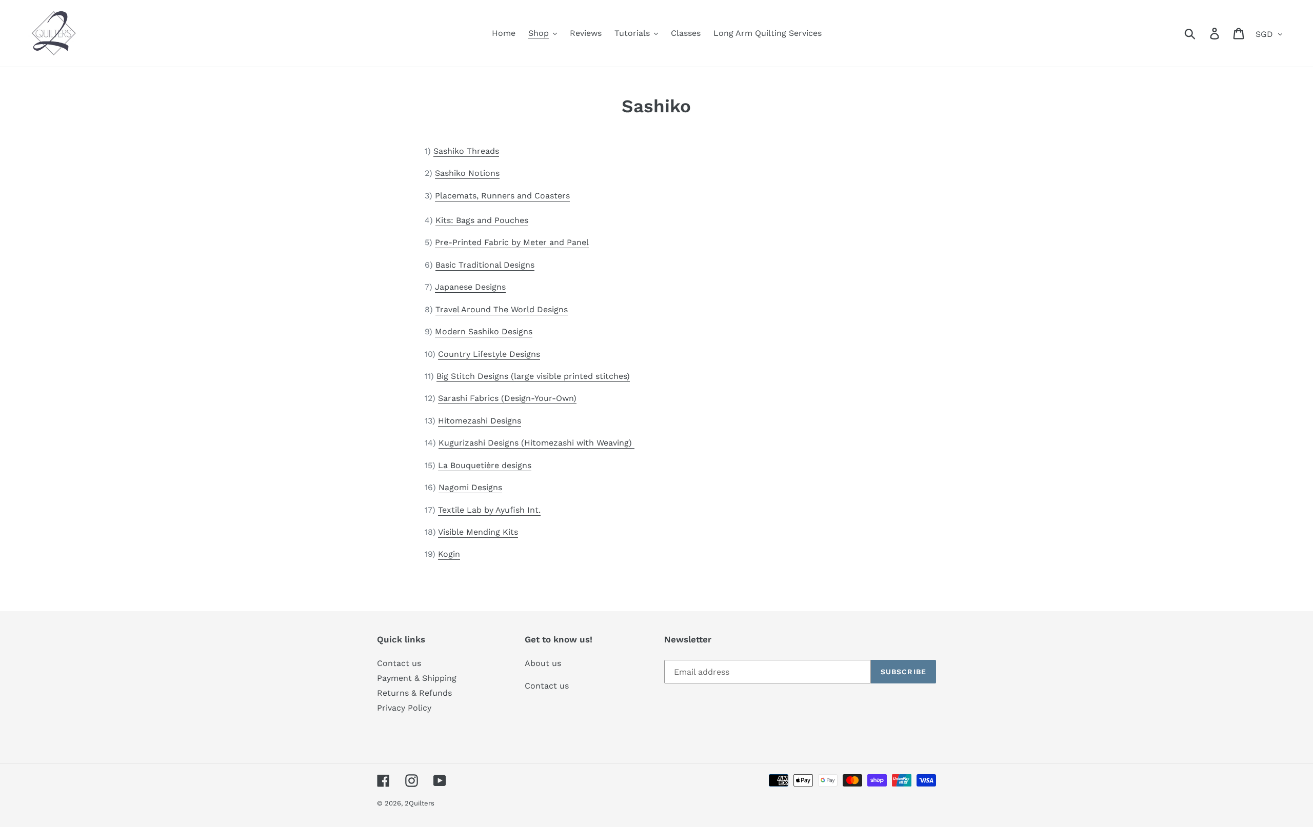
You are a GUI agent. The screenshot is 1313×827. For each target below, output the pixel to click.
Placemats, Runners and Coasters (502, 195)
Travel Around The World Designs (501, 309)
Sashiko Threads (466, 151)
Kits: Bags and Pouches (481, 220)
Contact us (399, 663)
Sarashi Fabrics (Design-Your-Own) (507, 398)
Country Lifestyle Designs (489, 354)
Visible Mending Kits (478, 532)
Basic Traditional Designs (484, 265)
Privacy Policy (404, 708)
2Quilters (419, 803)
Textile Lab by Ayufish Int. (489, 510)
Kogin (449, 554)
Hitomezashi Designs (479, 421)
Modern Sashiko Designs (483, 331)
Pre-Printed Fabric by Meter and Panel (512, 242)
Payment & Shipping (416, 678)
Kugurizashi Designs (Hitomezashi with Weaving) (536, 443)
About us (543, 663)
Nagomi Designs (470, 487)
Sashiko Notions (467, 173)
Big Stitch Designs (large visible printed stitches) (533, 376)
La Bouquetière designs (484, 465)
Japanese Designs (470, 287)
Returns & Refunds (414, 693)
